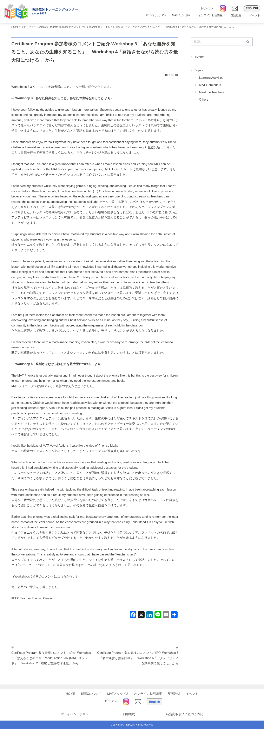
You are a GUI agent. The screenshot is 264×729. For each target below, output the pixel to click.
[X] (141, 615)
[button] (165, 15)
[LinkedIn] (149, 615)
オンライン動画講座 (148, 693)
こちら (61, 576)
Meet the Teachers (211, 92)
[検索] (248, 42)
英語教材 (174, 693)
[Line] (158, 615)
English (252, 8)
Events (199, 57)
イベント (254, 15)
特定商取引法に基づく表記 (184, 714)
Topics (199, 70)
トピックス (207, 8)
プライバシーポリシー (76, 714)
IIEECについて (91, 693)
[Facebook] (133, 615)
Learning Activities (211, 77)
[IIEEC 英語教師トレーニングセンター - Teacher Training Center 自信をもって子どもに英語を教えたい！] (17, 11)
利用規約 (129, 714)
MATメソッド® (117, 693)
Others (203, 99)
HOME (70, 693)
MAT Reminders (210, 85)
